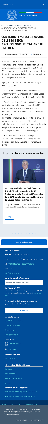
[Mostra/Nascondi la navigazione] (4, 15)
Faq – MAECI (10, 358)
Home (3, 25)
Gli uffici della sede (12, 273)
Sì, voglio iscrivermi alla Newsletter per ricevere (21, 301)
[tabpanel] (24, 195)
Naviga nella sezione (24, 242)
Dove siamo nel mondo (13, 334)
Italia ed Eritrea (10, 373)
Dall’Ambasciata (23, 25)
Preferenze (21, 420)
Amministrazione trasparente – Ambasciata (21, 391)
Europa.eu (12, 349)
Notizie (11, 25)
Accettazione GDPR (12, 287)
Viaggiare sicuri (10, 330)
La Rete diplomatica (12, 325)
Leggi (10, 216)
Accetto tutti (37, 420)
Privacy (35, 293)
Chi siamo (8, 369)
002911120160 (14, 263)
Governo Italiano (8, 4)
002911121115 (14, 268)
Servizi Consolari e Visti (13, 378)
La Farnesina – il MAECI (14, 320)
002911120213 (28, 263)
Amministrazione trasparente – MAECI (20, 396)
